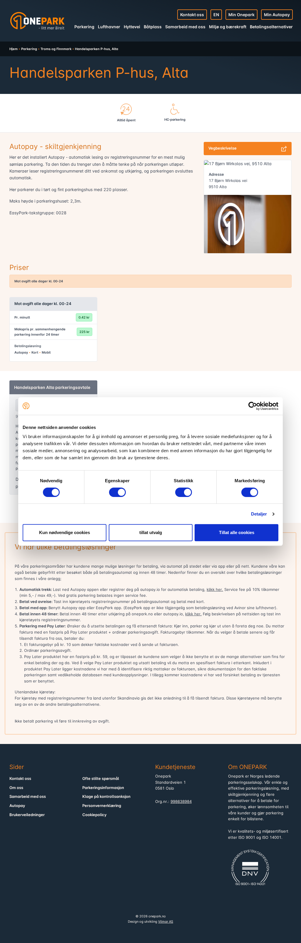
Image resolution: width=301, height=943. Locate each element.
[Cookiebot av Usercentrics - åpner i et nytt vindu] (252, 406)
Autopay (17, 805)
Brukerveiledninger (27, 815)
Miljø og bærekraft (227, 26)
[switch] (117, 492)
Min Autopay (277, 14)
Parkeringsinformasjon (103, 787)
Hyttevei (132, 26)
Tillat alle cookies (236, 532)
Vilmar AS (165, 921)
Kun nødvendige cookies (64, 532)
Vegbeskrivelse (222, 148)
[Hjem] (37, 20)
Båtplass (153, 26)
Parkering (84, 26)
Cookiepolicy (94, 815)
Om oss (16, 787)
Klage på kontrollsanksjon (106, 796)
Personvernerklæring (101, 805)
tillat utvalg (150, 532)
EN (216, 14)
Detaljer (259, 513)
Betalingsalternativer (271, 26)
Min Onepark (241, 14)
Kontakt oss (192, 14)
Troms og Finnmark (56, 49)
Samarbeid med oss (185, 26)
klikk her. (215, 589)
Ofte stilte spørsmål (100, 778)
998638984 (181, 801)
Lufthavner (109, 26)
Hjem (13, 49)
